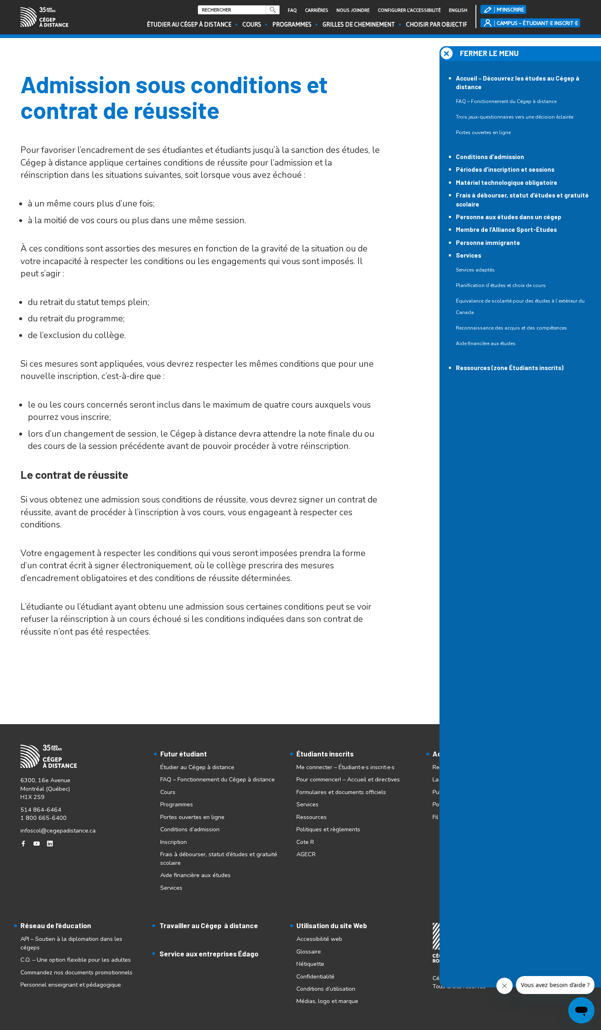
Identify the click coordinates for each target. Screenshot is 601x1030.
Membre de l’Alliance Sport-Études (506, 229)
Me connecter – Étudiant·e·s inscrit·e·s (345, 767)
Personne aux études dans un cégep (508, 216)
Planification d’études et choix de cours (501, 285)
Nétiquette (310, 964)
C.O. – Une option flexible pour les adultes (75, 960)
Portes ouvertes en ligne (483, 132)
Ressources (311, 817)
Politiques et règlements (328, 829)
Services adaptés (475, 270)
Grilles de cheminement (359, 24)
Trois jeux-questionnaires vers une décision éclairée (514, 117)
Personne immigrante (488, 242)
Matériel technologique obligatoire (506, 182)
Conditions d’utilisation (325, 989)
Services (468, 255)
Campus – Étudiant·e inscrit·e (537, 23)
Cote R (305, 842)
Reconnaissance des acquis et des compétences (511, 328)
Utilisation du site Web (331, 925)
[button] (520, 53)
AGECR (306, 854)
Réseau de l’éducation (55, 925)
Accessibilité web (319, 939)
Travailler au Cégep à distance (208, 925)
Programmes (292, 24)
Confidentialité (315, 976)
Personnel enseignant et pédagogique (70, 985)
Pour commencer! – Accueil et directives (348, 779)
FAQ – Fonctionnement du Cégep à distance (506, 101)
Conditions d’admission (490, 156)
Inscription (173, 842)
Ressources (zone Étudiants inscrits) (509, 367)
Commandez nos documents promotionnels (76, 972)
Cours (251, 24)
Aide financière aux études (486, 343)
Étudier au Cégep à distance (189, 24)
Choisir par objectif (436, 24)
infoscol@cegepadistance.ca (58, 830)
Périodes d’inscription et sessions (505, 169)
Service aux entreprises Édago (208, 953)
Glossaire (308, 951)
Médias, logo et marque (327, 1001)
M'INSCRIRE (510, 9)
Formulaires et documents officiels (341, 792)
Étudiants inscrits (325, 753)
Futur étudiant (183, 753)
